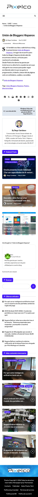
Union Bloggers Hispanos (14, 86)
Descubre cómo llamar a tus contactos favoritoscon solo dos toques (17, 200)
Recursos (5, 31)
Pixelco (26, 86)
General (16, 43)
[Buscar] (33, 286)
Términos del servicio (27, 490)
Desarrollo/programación (19, 159)
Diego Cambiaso (20, 130)
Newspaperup (17, 483)
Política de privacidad (11, 490)
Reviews (21, 386)
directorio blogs (7, 88)
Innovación (31, 159)
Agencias (9, 203)
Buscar (9, 280)
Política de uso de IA (25, 494)
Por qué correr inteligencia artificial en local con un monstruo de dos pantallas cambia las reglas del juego (19, 304)
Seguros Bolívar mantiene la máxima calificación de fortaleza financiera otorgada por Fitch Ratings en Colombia (20, 343)
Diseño (7, 215)
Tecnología (15, 187)
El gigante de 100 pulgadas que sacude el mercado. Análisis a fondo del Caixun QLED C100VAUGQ (19, 334)
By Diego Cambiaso (11, 40)
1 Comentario (7, 43)
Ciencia (7, 159)
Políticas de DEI (11, 494)
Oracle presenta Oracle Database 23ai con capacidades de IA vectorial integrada (19, 172)
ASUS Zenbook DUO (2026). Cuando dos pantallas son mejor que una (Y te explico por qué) (20, 313)
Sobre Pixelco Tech (27, 486)
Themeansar (28, 483)
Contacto (8, 486)
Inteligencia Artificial (11, 162)
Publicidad (16, 486)
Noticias (7, 412)
